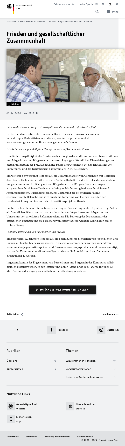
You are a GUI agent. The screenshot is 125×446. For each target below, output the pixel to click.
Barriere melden (85, 436)
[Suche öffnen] (96, 9)
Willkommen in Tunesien (32, 21)
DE (110, 4)
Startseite (11, 21)
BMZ (37, 164)
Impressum (31, 436)
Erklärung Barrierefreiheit (57, 436)
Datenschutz (13, 436)
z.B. (108, 188)
